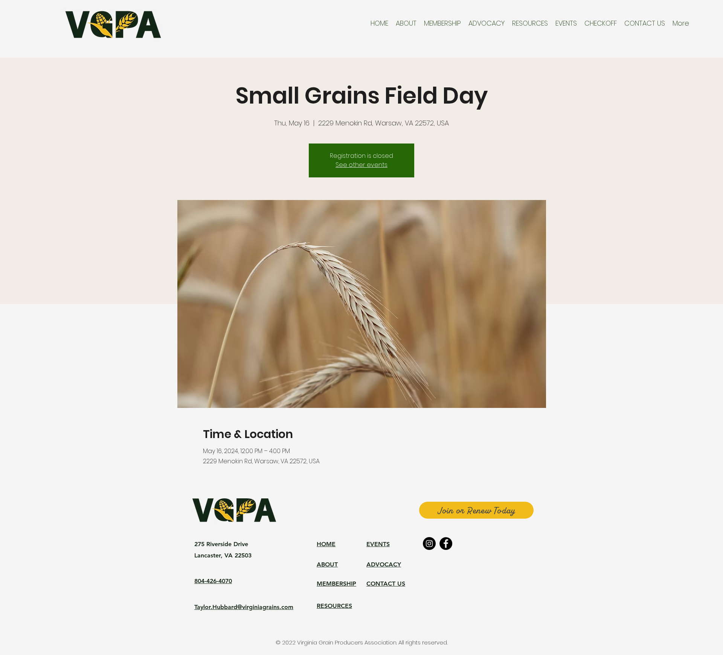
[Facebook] (445, 543)
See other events (361, 164)
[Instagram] (429, 543)
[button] (406, 23)
